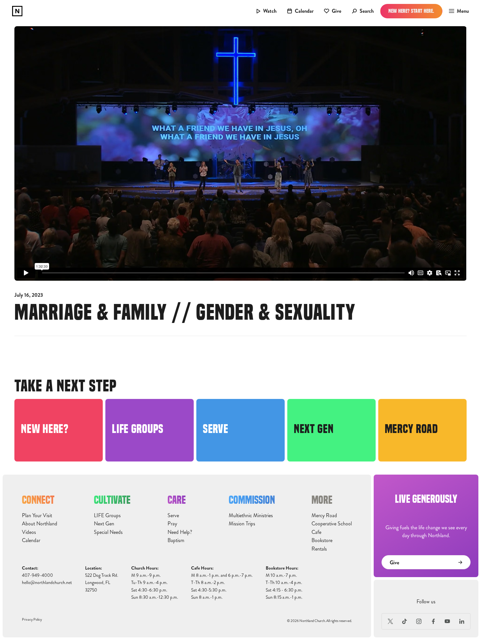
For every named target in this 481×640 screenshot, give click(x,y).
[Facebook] (433, 621)
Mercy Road (324, 515)
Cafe (316, 532)
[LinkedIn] (461, 621)
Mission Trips (242, 523)
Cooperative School (332, 523)
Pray (172, 523)
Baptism (176, 540)
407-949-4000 (37, 575)
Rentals (319, 549)
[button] (457, 11)
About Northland (39, 523)
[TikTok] (405, 621)
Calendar (31, 540)
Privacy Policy (32, 619)
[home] (17, 11)
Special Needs (108, 532)
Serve (173, 515)
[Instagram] (419, 621)
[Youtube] (447, 621)
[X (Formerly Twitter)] (390, 621)
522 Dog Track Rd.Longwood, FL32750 (101, 582)
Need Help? (180, 532)
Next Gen (104, 523)
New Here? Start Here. (411, 11)
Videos (29, 532)
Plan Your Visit (37, 515)
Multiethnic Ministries (251, 515)
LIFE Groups (107, 515)
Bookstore (322, 540)
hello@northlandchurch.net (47, 582)
